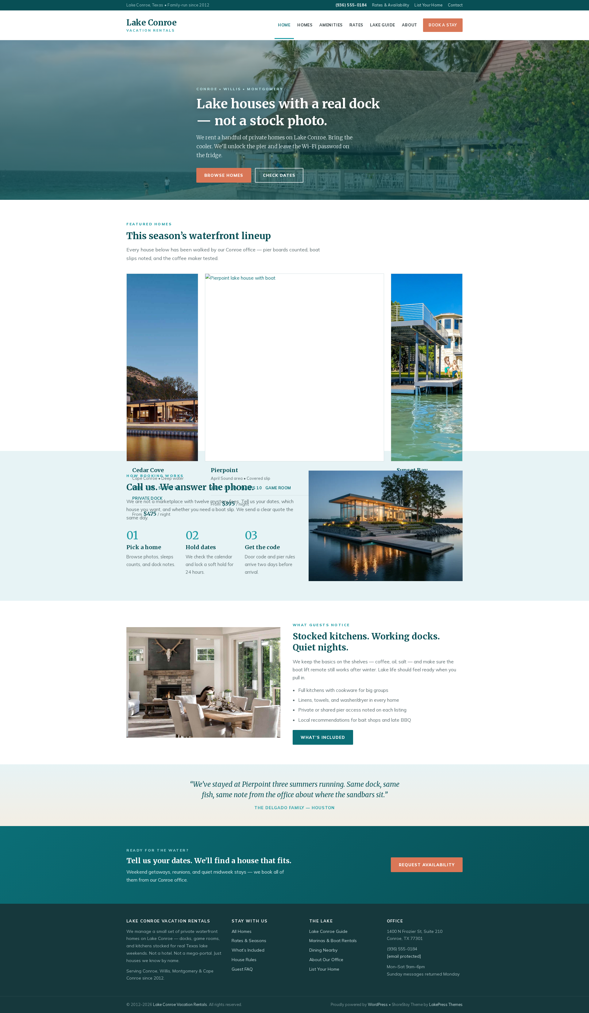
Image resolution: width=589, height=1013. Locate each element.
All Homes (242, 931)
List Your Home (428, 4)
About (409, 24)
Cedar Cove (148, 470)
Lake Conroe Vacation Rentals (180, 1004)
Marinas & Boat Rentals (333, 940)
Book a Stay (443, 24)
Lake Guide (382, 24)
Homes (305, 24)
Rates (356, 24)
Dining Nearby (323, 950)
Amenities (331, 24)
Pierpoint (224, 470)
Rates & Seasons (249, 940)
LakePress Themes (446, 1004)
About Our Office (326, 959)
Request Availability (427, 864)
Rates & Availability (390, 4)
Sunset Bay (412, 470)
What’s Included (323, 737)
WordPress (378, 1004)
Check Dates (279, 175)
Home (284, 24)
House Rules (244, 959)
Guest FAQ (242, 969)
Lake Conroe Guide (328, 931)
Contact (455, 4)
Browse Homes (223, 175)
